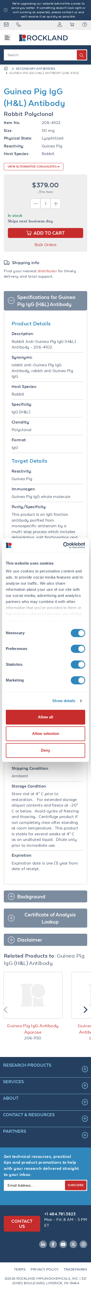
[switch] (78, 649)
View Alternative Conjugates (32, 166)
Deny (45, 750)
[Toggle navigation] (7, 37)
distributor (47, 271)
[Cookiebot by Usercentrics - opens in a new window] (64, 545)
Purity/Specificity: (29, 506)
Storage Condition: (29, 786)
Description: (23, 333)
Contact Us (21, 1223)
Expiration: (22, 855)
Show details (63, 701)
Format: (19, 439)
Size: (8, 130)
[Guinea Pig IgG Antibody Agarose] (32, 995)
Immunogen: (24, 489)
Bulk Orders (46, 244)
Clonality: (21, 422)
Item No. (12, 122)
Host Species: (17, 153)
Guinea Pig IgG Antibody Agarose (32, 1029)
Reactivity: (14, 146)
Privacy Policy (44, 1269)
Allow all (45, 717)
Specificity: (22, 404)
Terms (20, 1269)
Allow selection (45, 733)
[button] (84, 25)
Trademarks (75, 1269)
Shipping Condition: (30, 768)
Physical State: (18, 138)
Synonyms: (22, 357)
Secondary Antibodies (35, 68)
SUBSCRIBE (76, 1185)
